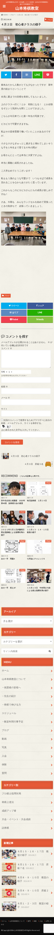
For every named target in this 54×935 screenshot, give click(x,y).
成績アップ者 (9, 810)
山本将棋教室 (27, 8)
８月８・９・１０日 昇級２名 (33, 892)
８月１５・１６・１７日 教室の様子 (33, 853)
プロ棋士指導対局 (11, 793)
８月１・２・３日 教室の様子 (33, 905)
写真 (4, 747)
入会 (4, 755)
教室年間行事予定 (13, 721)
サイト (4, 409)
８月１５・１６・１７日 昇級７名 (33, 866)
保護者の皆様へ (12, 687)
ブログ (7, 295)
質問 (4, 772)
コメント (6, 348)
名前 (4, 386)
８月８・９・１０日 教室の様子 (33, 879)
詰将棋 (5, 827)
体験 (4, 764)
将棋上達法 (8, 802)
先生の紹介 (10, 695)
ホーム (5, 670)
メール (5, 398)
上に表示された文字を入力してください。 (21, 430)
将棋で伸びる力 (12, 704)
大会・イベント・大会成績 (16, 819)
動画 (4, 738)
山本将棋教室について (14, 678)
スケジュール (9, 713)
